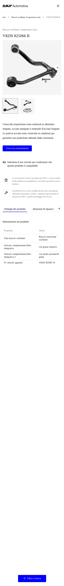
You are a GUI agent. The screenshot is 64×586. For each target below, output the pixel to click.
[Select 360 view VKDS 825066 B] (27, 106)
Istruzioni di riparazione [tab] (45, 209)
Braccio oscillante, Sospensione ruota (25, 17)
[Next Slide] (56, 67)
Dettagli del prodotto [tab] (15, 209)
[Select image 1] (10, 106)
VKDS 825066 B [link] (53, 17)
